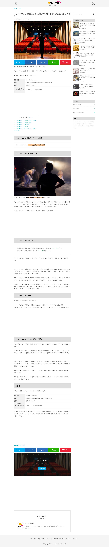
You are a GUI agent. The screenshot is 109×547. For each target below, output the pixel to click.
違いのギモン (78, 112)
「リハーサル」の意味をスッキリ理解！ (26, 120)
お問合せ (75, 538)
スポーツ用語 (90, 121)
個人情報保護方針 (58, 538)
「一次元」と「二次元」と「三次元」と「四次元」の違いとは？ (87, 46)
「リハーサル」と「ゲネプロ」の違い (25, 128)
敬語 (87, 125)
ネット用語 (77, 123)
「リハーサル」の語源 (21, 126)
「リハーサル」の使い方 (22, 124)
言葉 (16, 445)
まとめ (17, 130)
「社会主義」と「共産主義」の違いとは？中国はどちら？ (87, 69)
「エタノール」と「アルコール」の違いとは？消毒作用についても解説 (87, 25)
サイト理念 (33, 538)
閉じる (31, 117)
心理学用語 (90, 123)
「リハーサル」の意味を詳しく (24, 122)
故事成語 (81, 125)
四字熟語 (83, 123)
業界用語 (92, 125)
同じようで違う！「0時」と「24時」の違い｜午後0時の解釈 (87, 39)
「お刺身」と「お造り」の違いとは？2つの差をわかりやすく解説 (87, 92)
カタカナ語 (22, 445)
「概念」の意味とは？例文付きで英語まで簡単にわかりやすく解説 (87, 32)
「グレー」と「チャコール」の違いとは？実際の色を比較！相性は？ (87, 62)
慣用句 (76, 125)
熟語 (75, 128)
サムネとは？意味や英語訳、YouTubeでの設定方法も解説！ (86, 85)
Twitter (43, 468)
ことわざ (76, 121)
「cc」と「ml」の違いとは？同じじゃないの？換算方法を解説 (87, 54)
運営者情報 (41, 538)
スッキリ (53, 544)
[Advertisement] (42, 105)
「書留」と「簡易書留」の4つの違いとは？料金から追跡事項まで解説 (87, 77)
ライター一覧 (48, 538)
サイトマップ (68, 538)
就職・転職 (77, 104)
